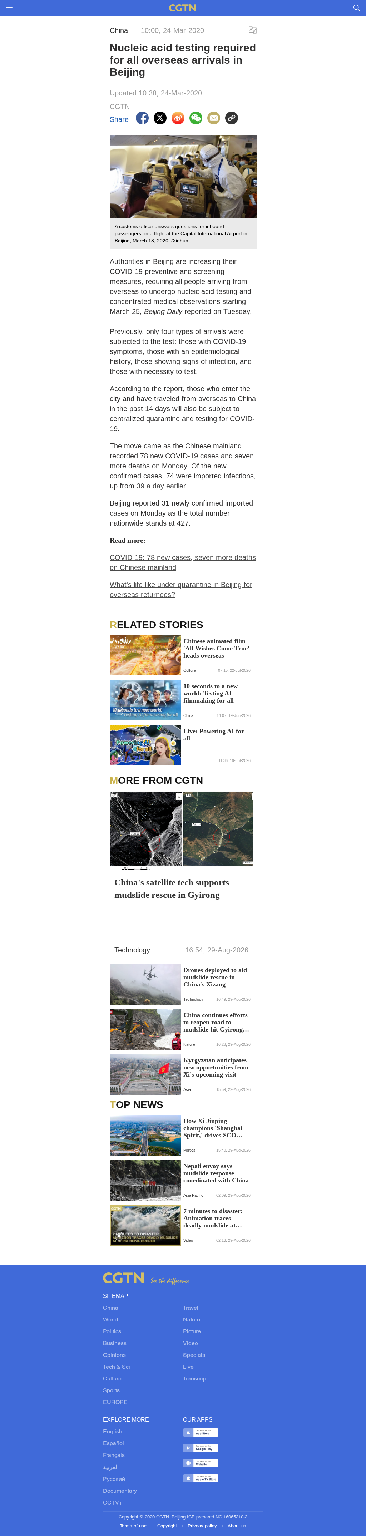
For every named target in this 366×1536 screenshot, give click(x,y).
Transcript (195, 1379)
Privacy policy (203, 1526)
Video (190, 1343)
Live (188, 1367)
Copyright (167, 1526)
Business (115, 1343)
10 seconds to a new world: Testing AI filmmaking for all (210, 693)
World (110, 1320)
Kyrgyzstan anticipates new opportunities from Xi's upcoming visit (215, 1067)
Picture (192, 1331)
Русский (114, 1479)
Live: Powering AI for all (213, 735)
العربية (111, 1467)
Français (114, 1455)
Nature (191, 1320)
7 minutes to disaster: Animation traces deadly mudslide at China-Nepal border (213, 1218)
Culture (112, 1379)
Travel (190, 1308)
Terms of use (134, 1526)
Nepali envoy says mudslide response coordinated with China (216, 1173)
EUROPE (115, 1402)
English (112, 1431)
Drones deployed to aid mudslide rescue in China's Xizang (215, 977)
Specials (194, 1355)
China (110, 1308)
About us (237, 1526)
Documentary (120, 1491)
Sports (111, 1390)
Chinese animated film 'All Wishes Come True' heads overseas (216, 648)
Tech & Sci (116, 1367)
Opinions (114, 1355)
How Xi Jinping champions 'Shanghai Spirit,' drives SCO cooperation (212, 1128)
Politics (112, 1331)
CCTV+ (112, 1503)
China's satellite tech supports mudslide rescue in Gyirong (171, 888)
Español (113, 1443)
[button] (119, 711)
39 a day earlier (161, 486)
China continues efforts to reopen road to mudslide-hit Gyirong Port (215, 1022)
